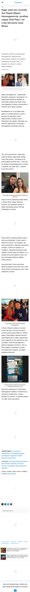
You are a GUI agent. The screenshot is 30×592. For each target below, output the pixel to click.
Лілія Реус (20, 541)
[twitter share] (2, 504)
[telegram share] (8, 504)
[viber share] (11, 504)
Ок (15, 590)
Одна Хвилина (11, 473)
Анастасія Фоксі (5, 541)
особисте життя (14, 543)
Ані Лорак (13, 541)
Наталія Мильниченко (8, 510)
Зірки (2, 6)
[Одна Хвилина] (18, 2)
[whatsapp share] (5, 504)
